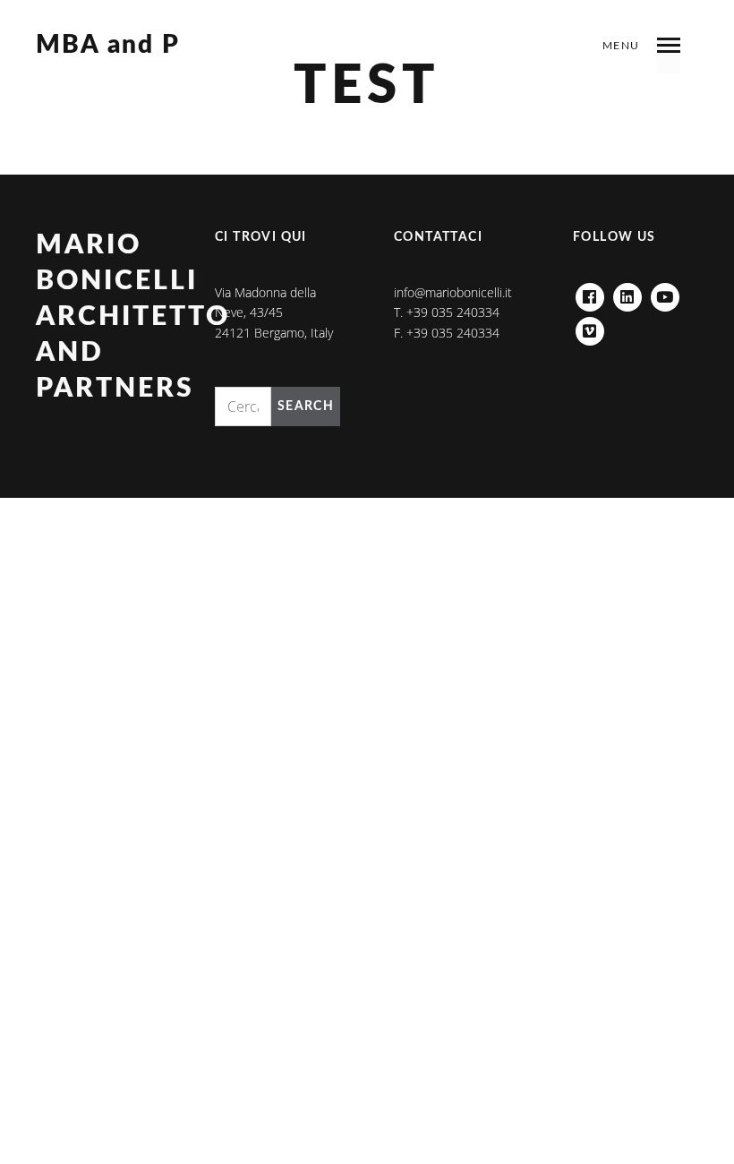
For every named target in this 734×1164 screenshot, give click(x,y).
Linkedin (627, 292)
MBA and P (108, 46)
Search (305, 406)
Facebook (590, 292)
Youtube (665, 292)
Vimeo (590, 326)
